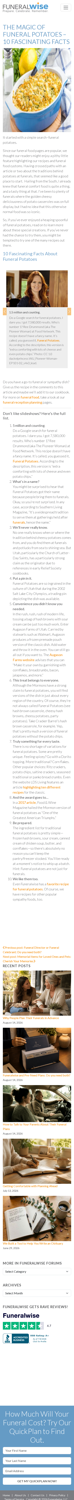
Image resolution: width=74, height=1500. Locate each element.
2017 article (27, 802)
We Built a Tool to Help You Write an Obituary (33, 1243)
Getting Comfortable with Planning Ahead (30, 1186)
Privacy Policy (57, 1495)
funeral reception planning (22, 402)
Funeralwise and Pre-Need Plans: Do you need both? (36, 1075)
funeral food (30, 397)
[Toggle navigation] (66, 7)
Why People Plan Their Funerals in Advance (31, 1018)
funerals (19, 522)
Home (6, 1495)
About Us (20, 1495)
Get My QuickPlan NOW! (37, 1481)
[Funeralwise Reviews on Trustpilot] (27, 1322)
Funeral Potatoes (48, 340)
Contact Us (37, 1495)
